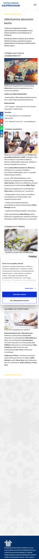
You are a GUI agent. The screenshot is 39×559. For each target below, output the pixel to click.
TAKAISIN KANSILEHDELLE (13, 14)
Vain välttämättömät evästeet (19, 300)
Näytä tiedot (29, 288)
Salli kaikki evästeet (19, 294)
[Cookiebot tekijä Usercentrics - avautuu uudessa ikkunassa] (28, 257)
